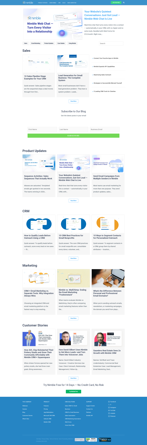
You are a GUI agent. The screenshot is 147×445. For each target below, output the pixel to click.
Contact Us (89, 409)
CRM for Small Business (72, 412)
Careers (24, 409)
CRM (59, 2)
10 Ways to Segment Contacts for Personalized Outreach (107, 236)
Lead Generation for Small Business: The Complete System (70, 78)
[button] (116, 2)
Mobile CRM (47, 422)
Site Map (38, 439)
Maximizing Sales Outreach (102, 75)
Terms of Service (54, 439)
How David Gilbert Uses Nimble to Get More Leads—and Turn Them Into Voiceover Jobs (73, 352)
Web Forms (68, 422)
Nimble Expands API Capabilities (104, 66)
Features (46, 406)
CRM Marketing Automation (73, 419)
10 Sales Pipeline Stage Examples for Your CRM (35, 77)
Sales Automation (70, 415)
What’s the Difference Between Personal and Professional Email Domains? (107, 293)
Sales (63, 2)
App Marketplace (48, 412)
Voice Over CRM (69, 425)
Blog (23, 412)
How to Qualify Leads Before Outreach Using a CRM (37, 236)
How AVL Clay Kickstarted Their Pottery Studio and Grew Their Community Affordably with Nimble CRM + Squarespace (38, 354)
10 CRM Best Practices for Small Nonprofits (71, 236)
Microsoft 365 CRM (49, 415)
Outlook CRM (47, 419)
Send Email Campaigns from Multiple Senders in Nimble (106, 177)
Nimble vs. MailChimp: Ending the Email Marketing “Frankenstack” (72, 292)
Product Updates (42, 2)
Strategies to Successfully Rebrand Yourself (108, 83)
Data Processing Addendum (66, 439)
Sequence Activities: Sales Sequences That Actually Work (38, 177)
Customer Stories (27, 415)
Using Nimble (52, 2)
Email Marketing (71, 2)
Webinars (25, 406)
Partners (88, 412)
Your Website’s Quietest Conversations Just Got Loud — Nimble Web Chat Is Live (102, 15)
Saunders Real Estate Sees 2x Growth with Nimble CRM (107, 351)
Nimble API (89, 415)
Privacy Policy (45, 439)
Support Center (90, 406)
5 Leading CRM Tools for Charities (105, 91)
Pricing (46, 409)
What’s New (25, 419)
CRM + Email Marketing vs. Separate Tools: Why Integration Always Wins (39, 293)
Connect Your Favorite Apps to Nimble (106, 58)
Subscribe (73, 136)
